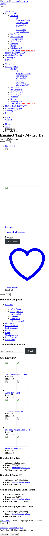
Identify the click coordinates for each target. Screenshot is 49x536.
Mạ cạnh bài (21, 25)
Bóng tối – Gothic (23, 20)
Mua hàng (11, 13)
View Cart (4, 535)
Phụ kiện (14, 43)
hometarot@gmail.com (21, 467)
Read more (12, 241)
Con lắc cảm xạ (11, 335)
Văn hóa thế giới (22, 32)
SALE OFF (22, 50)
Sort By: (3, 139)
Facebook (4, 528)
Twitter (12, 528)
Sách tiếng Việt (16, 41)
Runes (13, 46)
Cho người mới (22, 22)
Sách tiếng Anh (16, 39)
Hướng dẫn (16, 53)
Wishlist (8, 120)
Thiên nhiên (21, 29)
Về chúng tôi (10, 57)
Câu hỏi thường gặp (13, 55)
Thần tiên (20, 27)
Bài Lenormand (16, 36)
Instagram (19, 528)
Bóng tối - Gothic (17, 309)
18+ (17, 18)
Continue (14, 535)
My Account (10, 117)
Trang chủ (9, 11)
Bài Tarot (14, 15)
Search (30, 351)
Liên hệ (8, 60)
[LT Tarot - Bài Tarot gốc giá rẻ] (14, 1)
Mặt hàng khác (16, 48)
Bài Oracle (14, 34)
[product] (27, 367)
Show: (3, 141)
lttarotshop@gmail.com (21, 482)
